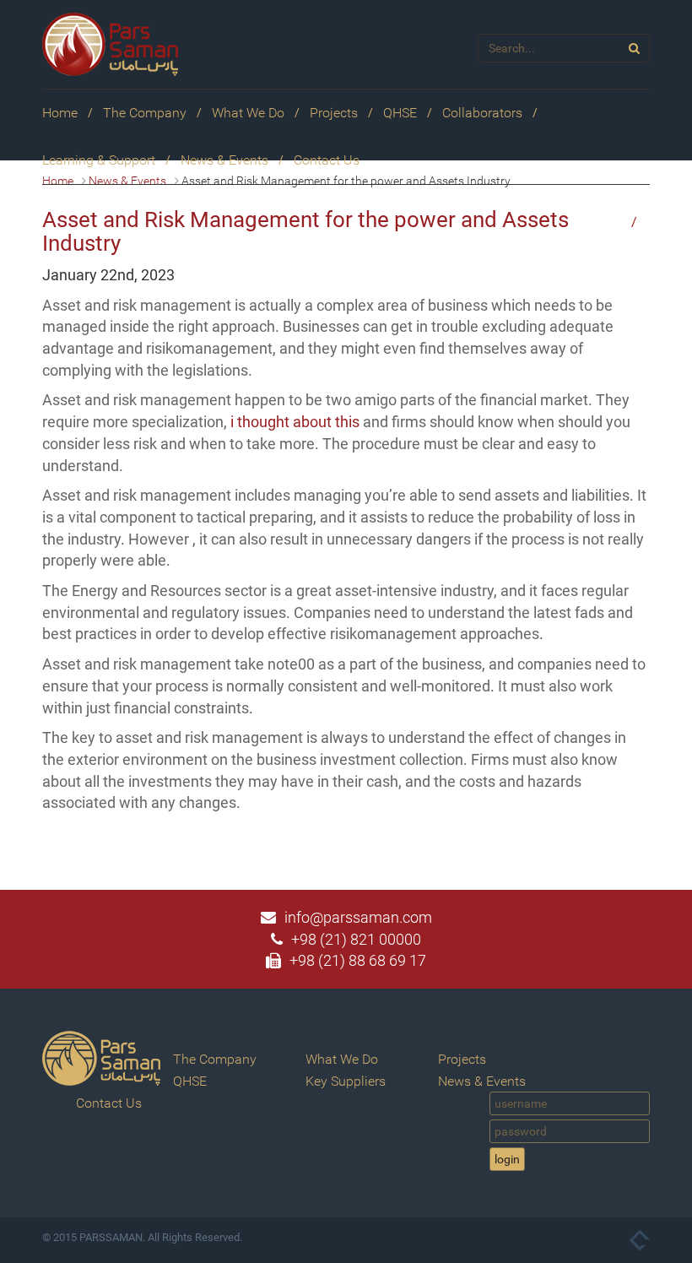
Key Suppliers (345, 1081)
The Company (145, 113)
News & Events (224, 160)
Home (60, 113)
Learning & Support (98, 160)
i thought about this (295, 422)
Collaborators (482, 113)
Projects (334, 113)
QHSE (400, 113)
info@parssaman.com (358, 917)
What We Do (248, 113)
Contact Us (327, 160)
